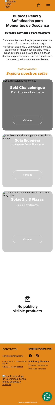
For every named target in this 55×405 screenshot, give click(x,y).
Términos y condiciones (38, 365)
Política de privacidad (37, 369)
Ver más (27, 120)
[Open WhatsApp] (47, 396)
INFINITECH (34, 402)
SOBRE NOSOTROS (40, 348)
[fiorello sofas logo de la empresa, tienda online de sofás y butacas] (14, 387)
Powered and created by (24, 402)
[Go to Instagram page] (37, 355)
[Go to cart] (39, 5)
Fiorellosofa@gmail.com (12, 356)
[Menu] (48, 5)
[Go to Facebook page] (32, 355)
